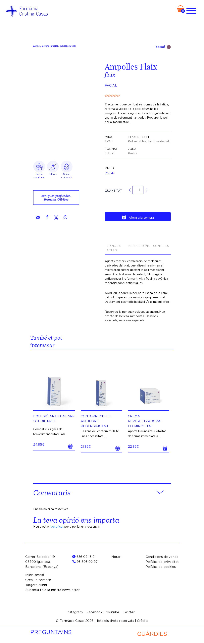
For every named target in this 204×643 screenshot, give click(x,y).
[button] (71, 446)
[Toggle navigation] (191, 10)
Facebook (94, 612)
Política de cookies (161, 566)
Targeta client (36, 585)
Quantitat (113, 191)
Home (36, 45)
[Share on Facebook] (47, 217)
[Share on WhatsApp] (65, 217)
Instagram (75, 612)
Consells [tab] (161, 246)
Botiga (45, 45)
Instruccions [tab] (139, 246)
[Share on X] (56, 217)
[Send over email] (37, 217)
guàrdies (152, 634)
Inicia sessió (34, 575)
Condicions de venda (162, 556)
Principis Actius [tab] (114, 248)
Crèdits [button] (142, 620)
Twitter (129, 612)
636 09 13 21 (86, 556)
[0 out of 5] (138, 95)
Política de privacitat (162, 561)
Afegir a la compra (141, 217)
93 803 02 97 (87, 561)
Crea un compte (38, 580)
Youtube (112, 612)
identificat (57, 526)
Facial (54, 45)
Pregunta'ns (51, 632)
